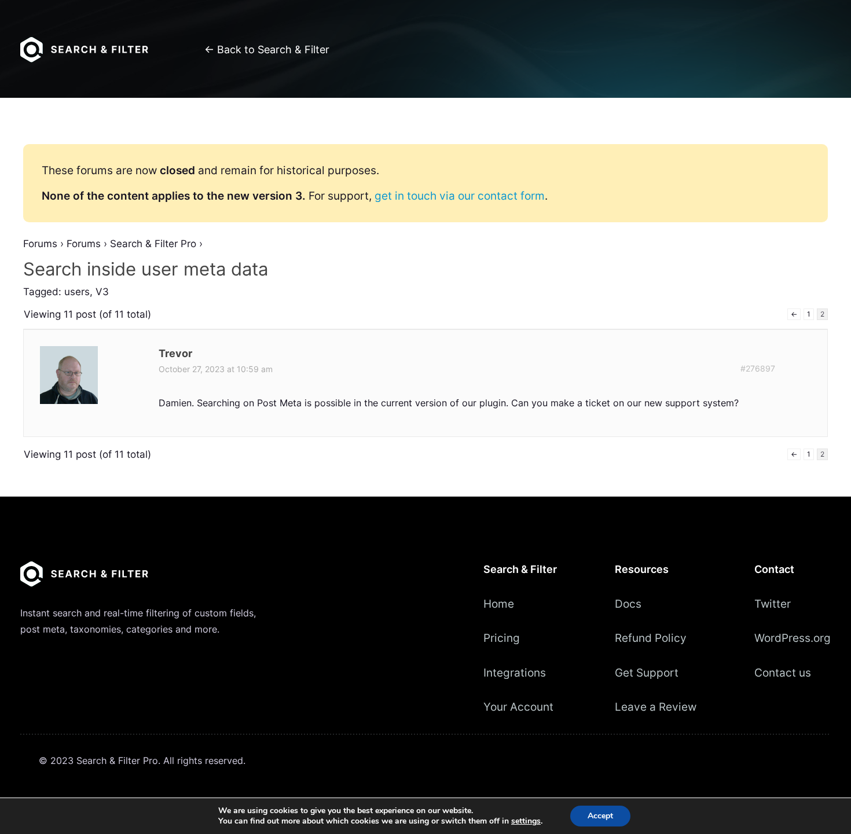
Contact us (782, 672)
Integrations (514, 672)
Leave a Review (655, 707)
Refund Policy (651, 638)
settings (526, 821)
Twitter (772, 604)
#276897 (757, 368)
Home (498, 604)
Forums (40, 243)
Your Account (518, 707)
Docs (628, 604)
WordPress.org (792, 638)
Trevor (175, 353)
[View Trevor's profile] (70, 400)
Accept (600, 815)
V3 (102, 291)
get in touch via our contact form (460, 196)
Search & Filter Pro (153, 243)
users (77, 291)
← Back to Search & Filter (266, 49)
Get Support (646, 672)
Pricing (501, 638)
